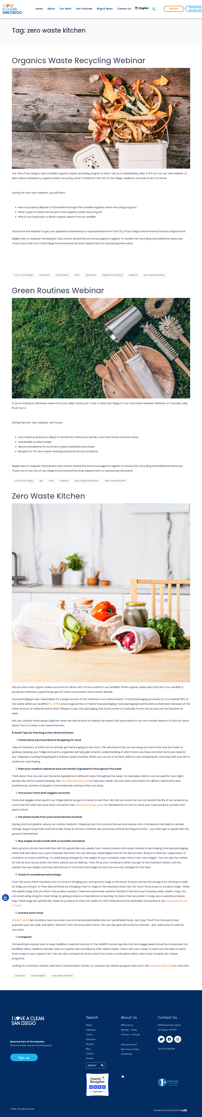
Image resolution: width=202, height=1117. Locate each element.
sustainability (38, 975)
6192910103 (126, 1054)
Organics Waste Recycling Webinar (78, 60)
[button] (154, 9)
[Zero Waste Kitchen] (101, 593)
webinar (133, 275)
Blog (88, 1049)
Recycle (90, 1044)
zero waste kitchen (154, 275)
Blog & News (105, 9)
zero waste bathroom (87, 480)
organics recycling (112, 275)
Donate (89, 1058)
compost (44, 275)
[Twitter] (161, 1039)
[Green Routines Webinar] (101, 348)
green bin (91, 275)
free (77, 275)
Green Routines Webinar (58, 290)
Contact (90, 1054)
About (51, 9)
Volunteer (91, 1030)
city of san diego (24, 275)
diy (41, 480)
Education (91, 1039)
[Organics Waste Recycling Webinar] (101, 118)
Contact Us (124, 9)
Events (89, 1035)
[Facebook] (169, 1039)
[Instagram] (177, 1039)
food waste (62, 275)
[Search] (102, 1065)
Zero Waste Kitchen (48, 496)
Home (39, 9)
